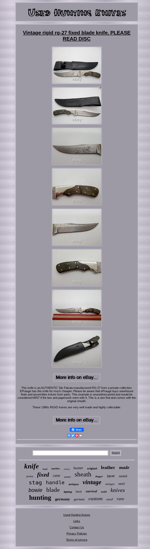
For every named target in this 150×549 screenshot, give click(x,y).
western (67, 477)
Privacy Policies (76, 533)
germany (62, 499)
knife (31, 466)
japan (111, 476)
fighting (68, 492)
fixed (43, 474)
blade (53, 489)
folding (67, 469)
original (92, 468)
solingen (109, 484)
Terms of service (76, 539)
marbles (55, 468)
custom (95, 498)
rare (120, 498)
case (56, 475)
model (104, 491)
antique (74, 484)
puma (29, 476)
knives (118, 490)
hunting (40, 497)
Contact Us (77, 527)
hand (45, 469)
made (124, 467)
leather (108, 467)
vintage (92, 482)
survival (91, 491)
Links (76, 521)
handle (55, 483)
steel (121, 484)
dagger (99, 476)
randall (123, 476)
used (109, 499)
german (79, 499)
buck (79, 491)
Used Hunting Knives (76, 514)
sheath (83, 474)
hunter (78, 468)
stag (35, 482)
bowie (35, 490)
